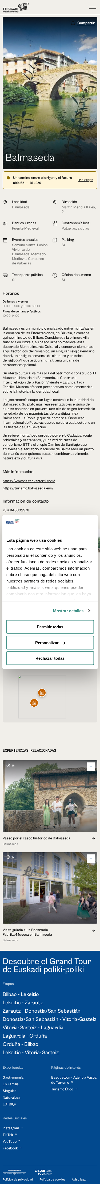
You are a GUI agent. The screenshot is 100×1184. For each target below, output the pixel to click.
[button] (34, 703)
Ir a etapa (85, 180)
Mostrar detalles (68, 610)
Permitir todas (50, 627)
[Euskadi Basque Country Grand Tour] (16, 8)
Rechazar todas (50, 658)
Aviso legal (79, 1179)
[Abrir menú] (92, 7)
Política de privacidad (18, 1179)
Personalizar (47, 642)
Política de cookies (52, 1179)
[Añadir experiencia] (91, 766)
